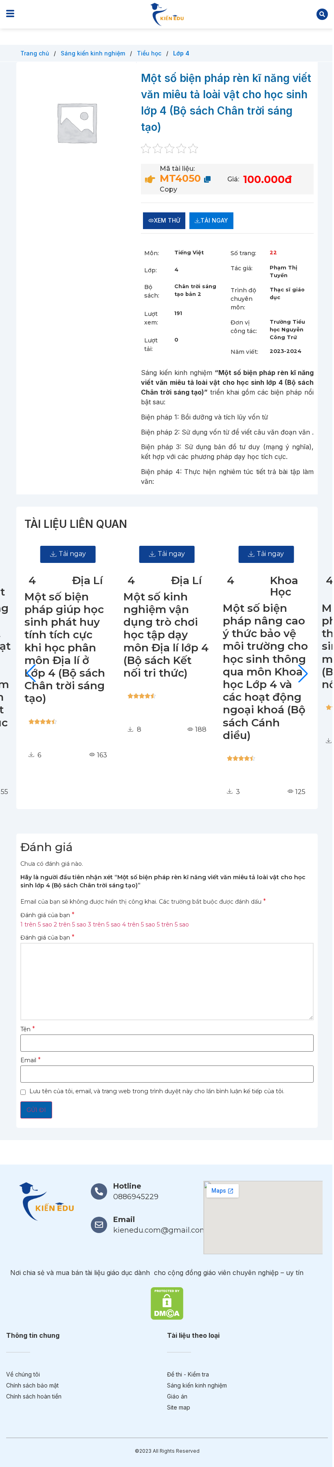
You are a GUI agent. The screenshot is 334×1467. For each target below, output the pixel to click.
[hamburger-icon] (10, 14)
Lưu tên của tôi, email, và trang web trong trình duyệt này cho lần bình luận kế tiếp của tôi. (156, 1091)
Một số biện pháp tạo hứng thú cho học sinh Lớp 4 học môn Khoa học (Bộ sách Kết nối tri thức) (263, 646)
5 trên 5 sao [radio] (173, 924)
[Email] (99, 1225)
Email (30, 1060)
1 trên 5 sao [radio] (36, 924)
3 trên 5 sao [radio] (104, 924)
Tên (27, 1029)
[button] (322, 14)
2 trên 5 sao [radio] (70, 924)
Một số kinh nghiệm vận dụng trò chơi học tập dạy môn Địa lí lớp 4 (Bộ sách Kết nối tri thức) (67, 634)
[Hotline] (99, 1191)
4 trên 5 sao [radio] (138, 924)
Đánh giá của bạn (47, 915)
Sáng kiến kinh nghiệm (94, 53)
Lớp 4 (181, 53)
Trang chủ (35, 53)
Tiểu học (150, 53)
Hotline (127, 1186)
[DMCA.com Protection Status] (167, 1302)
